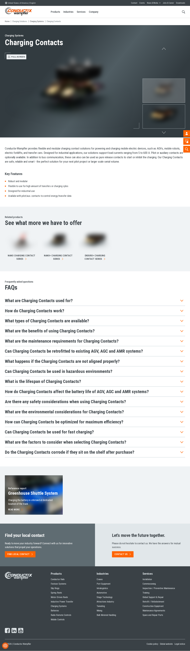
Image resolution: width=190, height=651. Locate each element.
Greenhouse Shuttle (33, 493)
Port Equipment (103, 583)
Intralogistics (102, 588)
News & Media (152, 3)
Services (81, 11)
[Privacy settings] (5, 645)
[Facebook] (7, 631)
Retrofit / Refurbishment (153, 601)
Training (146, 592)
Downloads (180, 3)
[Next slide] (163, 133)
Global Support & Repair (153, 597)
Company (93, 11)
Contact (134, 3)
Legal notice (179, 644)
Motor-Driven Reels (59, 597)
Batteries (55, 610)
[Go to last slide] (163, 48)
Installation (147, 579)
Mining (99, 610)
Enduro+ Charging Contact (95, 257)
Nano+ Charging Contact (58, 257)
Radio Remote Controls (61, 615)
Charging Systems (59, 606)
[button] (164, 91)
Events (142, 3)
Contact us (121, 554)
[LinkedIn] (14, 631)
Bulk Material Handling (106, 615)
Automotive (102, 592)
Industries (68, 11)
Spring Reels (56, 592)
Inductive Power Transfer (62, 601)
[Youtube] (20, 631)
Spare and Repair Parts (153, 615)
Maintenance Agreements (154, 610)
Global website (166, 644)
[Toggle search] (183, 12)
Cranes (100, 579)
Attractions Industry (105, 601)
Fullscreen (18, 57)
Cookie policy (152, 644)
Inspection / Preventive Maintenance (159, 588)
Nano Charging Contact (21, 257)
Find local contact (18, 554)
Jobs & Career (168, 3)
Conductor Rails (58, 579)
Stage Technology (105, 597)
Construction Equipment (153, 606)
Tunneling (101, 606)
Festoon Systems (58, 583)
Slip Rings (55, 588)
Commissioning (149, 583)
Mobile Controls (58, 619)
